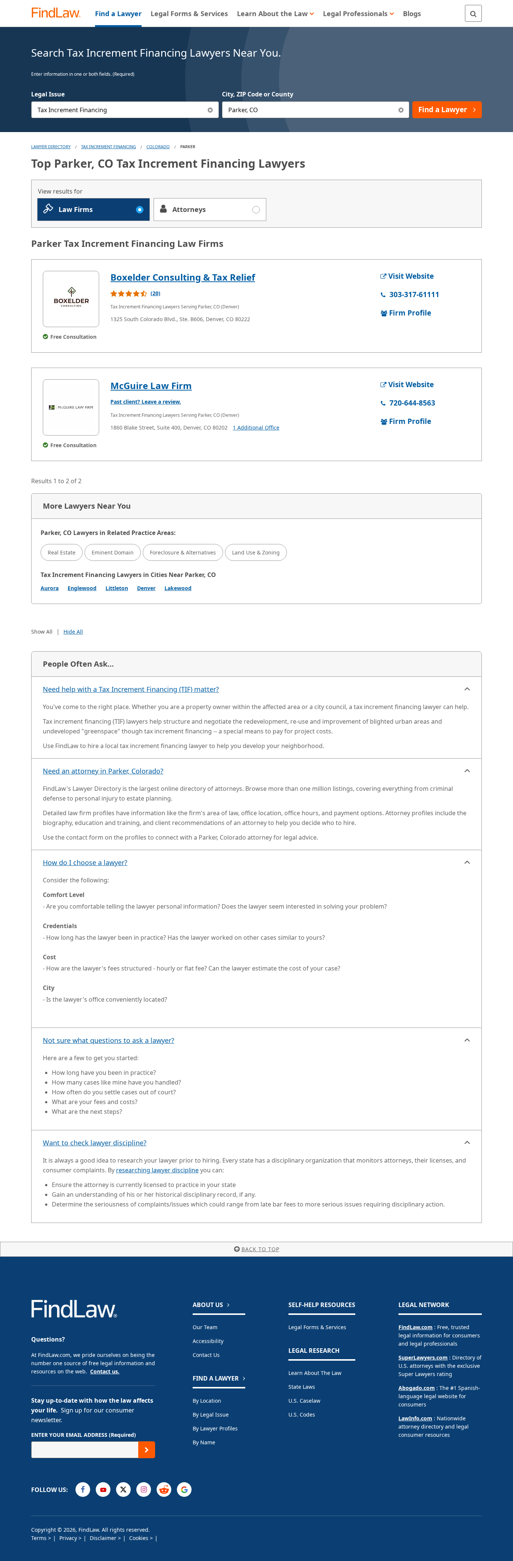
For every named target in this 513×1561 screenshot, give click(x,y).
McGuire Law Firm (151, 385)
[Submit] (146, 1449)
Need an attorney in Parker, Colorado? (103, 770)
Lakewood (178, 588)
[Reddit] (164, 1489)
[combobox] (125, 109)
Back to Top (260, 1249)
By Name (204, 1442)
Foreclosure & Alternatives (183, 552)
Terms (39, 1537)
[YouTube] (103, 1489)
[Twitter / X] (123, 1489)
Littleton (117, 588)
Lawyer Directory (51, 146)
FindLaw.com (415, 1327)
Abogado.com (416, 1387)
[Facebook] (82, 1489)
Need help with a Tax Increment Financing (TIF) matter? (131, 689)
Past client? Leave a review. (145, 401)
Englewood (82, 588)
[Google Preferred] (184, 1489)
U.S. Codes (301, 1414)
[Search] (473, 13)
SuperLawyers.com (423, 1357)
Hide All (73, 631)
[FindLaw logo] (59, 13)
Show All (42, 631)
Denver (146, 588)
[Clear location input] (400, 109)
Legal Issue (48, 94)
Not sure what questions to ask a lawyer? (108, 1040)
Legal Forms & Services (317, 1327)
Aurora (50, 588)
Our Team (205, 1327)
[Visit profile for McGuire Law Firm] (71, 407)
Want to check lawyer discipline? (94, 1142)
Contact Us (206, 1354)
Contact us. (104, 1371)
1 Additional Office (256, 427)
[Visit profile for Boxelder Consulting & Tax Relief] (71, 299)
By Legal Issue (211, 1414)
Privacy (68, 1537)
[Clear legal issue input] (210, 109)
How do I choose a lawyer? (85, 862)
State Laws (301, 1386)
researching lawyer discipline (157, 1170)
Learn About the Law (314, 1372)
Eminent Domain (113, 552)
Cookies (139, 1537)
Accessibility (208, 1341)
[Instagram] (143, 1489)
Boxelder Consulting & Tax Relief (182, 277)
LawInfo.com (415, 1418)
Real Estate (61, 552)
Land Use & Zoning (256, 552)
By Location (207, 1400)
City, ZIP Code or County (257, 94)
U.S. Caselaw (304, 1400)
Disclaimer (104, 1537)
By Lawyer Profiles (215, 1428)
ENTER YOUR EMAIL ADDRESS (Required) (83, 1434)
